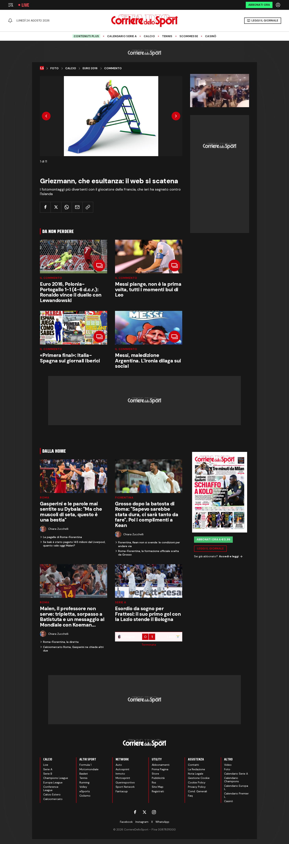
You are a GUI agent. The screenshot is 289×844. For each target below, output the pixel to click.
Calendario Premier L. (236, 795)
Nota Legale (195, 773)
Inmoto (120, 773)
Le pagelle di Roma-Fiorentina (62, 537)
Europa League (53, 782)
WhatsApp (162, 822)
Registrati (158, 791)
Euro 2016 (90, 68)
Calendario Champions (231, 779)
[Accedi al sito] (278, 5)
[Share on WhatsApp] (66, 207)
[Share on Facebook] (45, 207)
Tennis (167, 36)
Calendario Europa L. (236, 787)
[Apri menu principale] (10, 5)
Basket (83, 773)
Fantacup (122, 791)
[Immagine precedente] (46, 116)
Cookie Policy (196, 782)
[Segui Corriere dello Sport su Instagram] (154, 812)
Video (228, 765)
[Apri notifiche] (10, 20)
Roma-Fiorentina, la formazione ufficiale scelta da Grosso (148, 552)
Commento (113, 68)
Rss (154, 782)
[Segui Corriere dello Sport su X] (144, 812)
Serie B (47, 773)
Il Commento (51, 277)
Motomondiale (88, 769)
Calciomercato (53, 799)
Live (25, 5)
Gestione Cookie (199, 778)
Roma (44, 497)
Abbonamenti (160, 765)
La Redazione (196, 769)
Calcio (149, 36)
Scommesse (188, 36)
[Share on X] (56, 207)
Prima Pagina (160, 769)
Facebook (126, 822)
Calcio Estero (52, 794)
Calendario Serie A (122, 36)
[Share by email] (77, 207)
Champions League (55, 778)
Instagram (141, 822)
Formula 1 (85, 765)
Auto (119, 765)
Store (155, 773)
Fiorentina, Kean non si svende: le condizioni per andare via (149, 544)
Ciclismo (84, 795)
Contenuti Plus (86, 36)
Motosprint (123, 778)
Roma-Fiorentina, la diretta (61, 642)
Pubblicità (158, 778)
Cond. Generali (197, 791)
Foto (54, 68)
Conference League (50, 788)
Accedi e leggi (229, 556)
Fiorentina (124, 497)
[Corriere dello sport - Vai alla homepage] (144, 20)
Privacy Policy (197, 787)
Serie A (120, 602)
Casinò (210, 36)
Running (84, 782)
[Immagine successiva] (176, 116)
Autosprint (122, 769)
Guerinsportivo (125, 782)
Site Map (157, 787)
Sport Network (125, 787)
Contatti (193, 765)
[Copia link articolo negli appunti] (88, 207)
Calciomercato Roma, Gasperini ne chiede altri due (73, 648)
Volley (83, 787)
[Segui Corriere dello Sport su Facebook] (135, 812)
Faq (190, 795)
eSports (84, 791)
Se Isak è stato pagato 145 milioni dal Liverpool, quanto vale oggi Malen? (74, 543)
